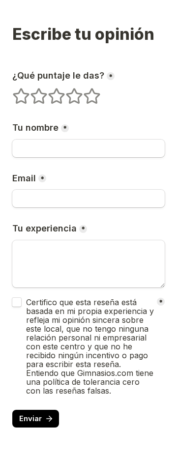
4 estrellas (67, 91)
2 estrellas (32, 91)
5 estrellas (85, 91)
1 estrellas (14, 91)
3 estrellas (50, 91)
